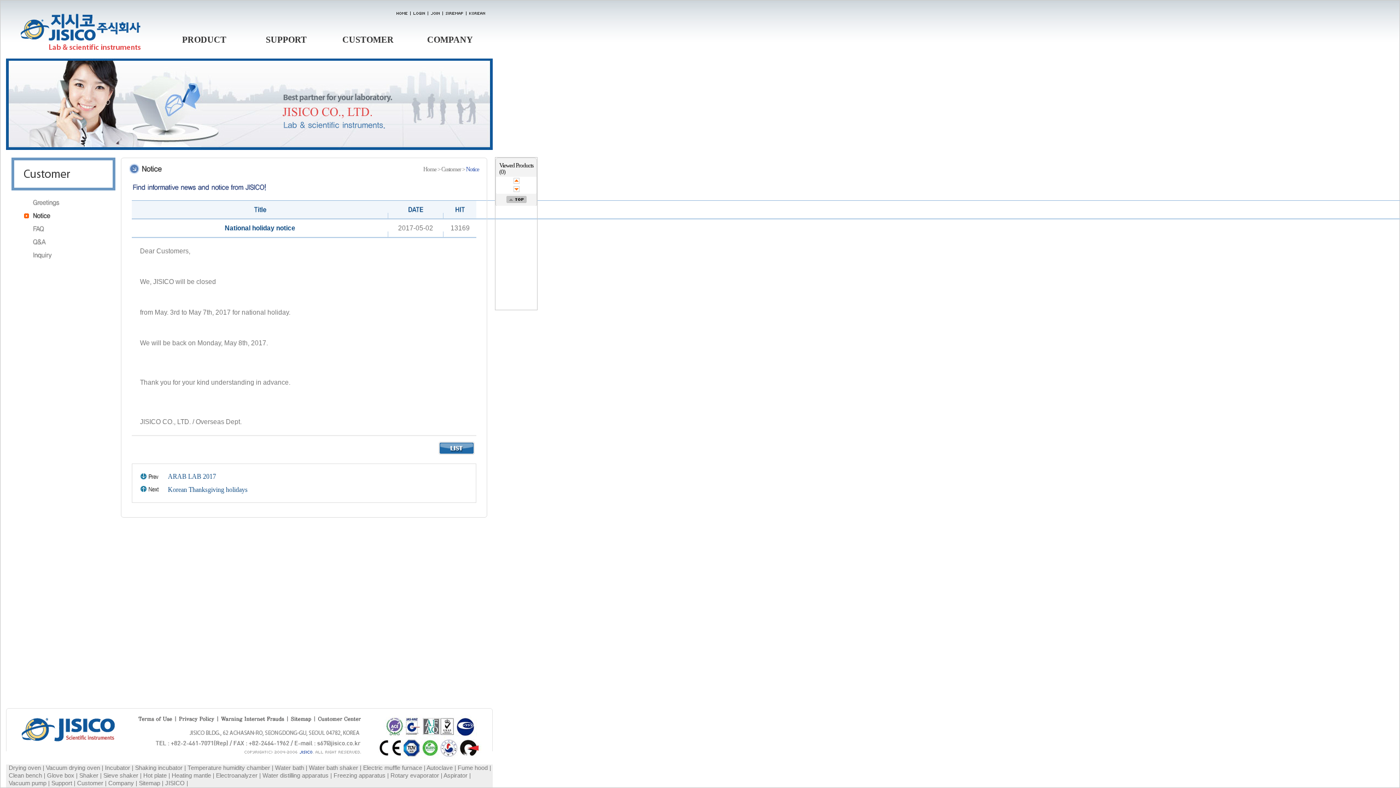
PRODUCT (204, 39)
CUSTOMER (368, 39)
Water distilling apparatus (295, 775)
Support (61, 783)
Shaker (88, 775)
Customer (90, 783)
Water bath (289, 767)
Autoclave (440, 767)
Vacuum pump (27, 783)
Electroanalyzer (237, 775)
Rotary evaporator (414, 775)
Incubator (117, 767)
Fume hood (473, 767)
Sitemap (149, 783)
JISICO (175, 783)
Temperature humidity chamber (229, 767)
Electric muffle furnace (392, 767)
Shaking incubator (159, 767)
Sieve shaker (120, 775)
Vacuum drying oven (74, 767)
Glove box (60, 775)
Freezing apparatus (360, 775)
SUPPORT (286, 39)
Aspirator (456, 775)
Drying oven (25, 767)
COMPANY (450, 39)
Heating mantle (191, 775)
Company (121, 783)
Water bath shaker (333, 767)
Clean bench (25, 775)
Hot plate (155, 775)
